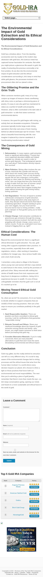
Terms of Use (33, 574)
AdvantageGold (18, 515)
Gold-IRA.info (9, 572)
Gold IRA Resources (20, 574)
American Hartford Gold (18, 493)
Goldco (18, 500)
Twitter (28, 572)
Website (5, 442)
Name (8, 425)
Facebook (35, 572)
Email (14, 434)
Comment (6, 407)
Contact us (9, 574)
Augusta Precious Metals (18, 486)
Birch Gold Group (18, 507)
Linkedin (22, 572)
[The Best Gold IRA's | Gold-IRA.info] (21, 14)
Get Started (34, 487)
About (16, 572)
